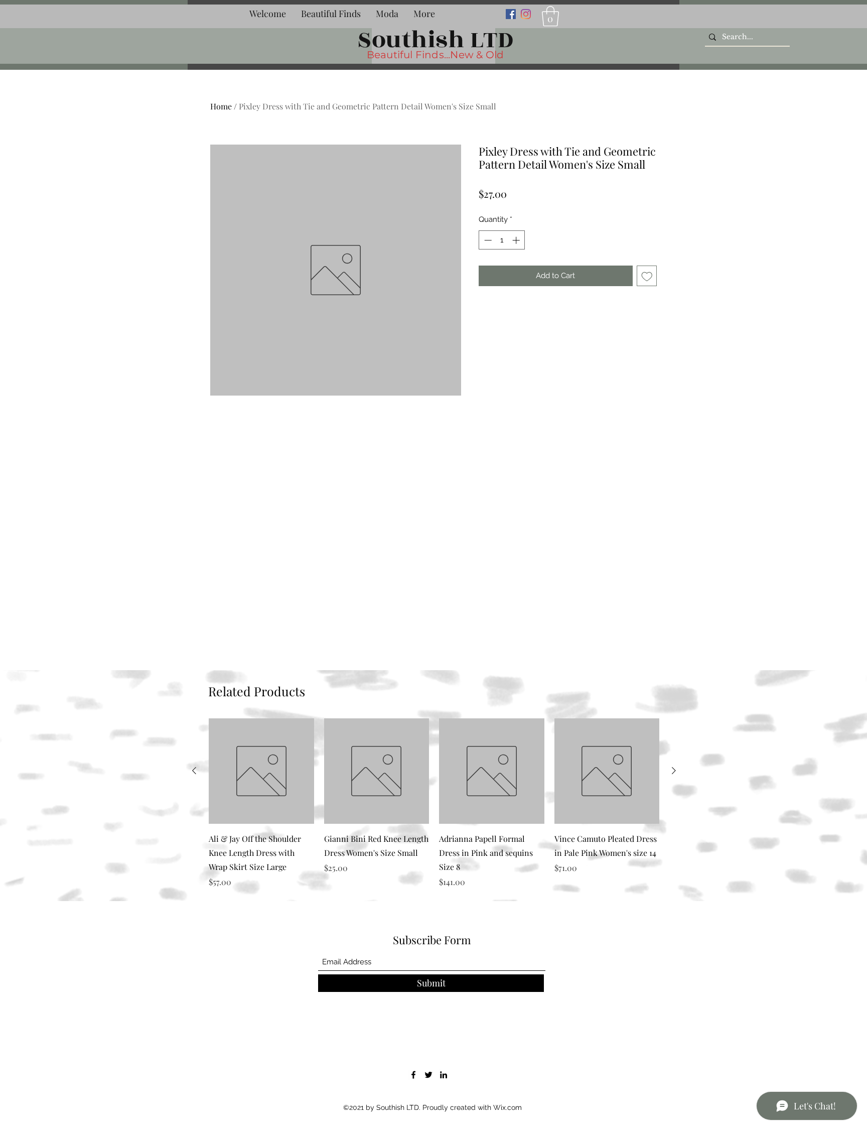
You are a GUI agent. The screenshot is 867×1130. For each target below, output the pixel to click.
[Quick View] (261, 771)
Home (221, 106)
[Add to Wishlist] (647, 276)
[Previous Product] (194, 771)
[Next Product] (674, 771)
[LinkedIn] (444, 1075)
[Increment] (517, 240)
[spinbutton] (502, 240)
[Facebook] (511, 14)
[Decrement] (487, 240)
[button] (331, 14)
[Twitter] (428, 1075)
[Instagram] (526, 14)
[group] (434, 803)
